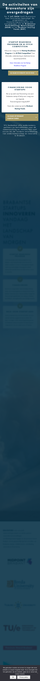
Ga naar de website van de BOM (22, 73)
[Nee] (37, 673)
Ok (13, 677)
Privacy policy (23, 677)
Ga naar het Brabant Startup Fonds (15, 117)
